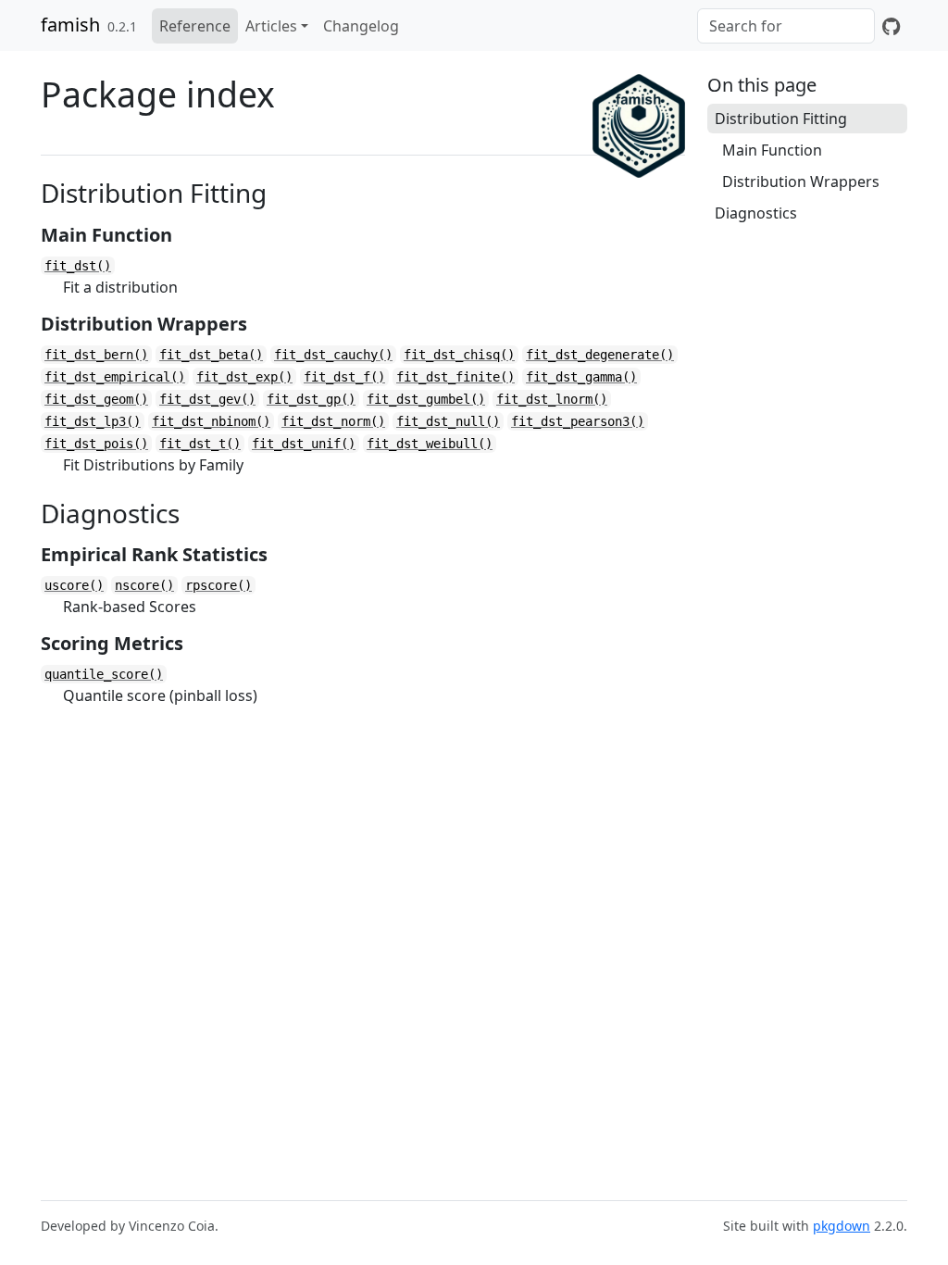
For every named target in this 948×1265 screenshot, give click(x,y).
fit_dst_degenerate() (600, 354)
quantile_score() (103, 674)
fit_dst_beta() (211, 354)
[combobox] (786, 26)
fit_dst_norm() (333, 421)
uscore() (74, 585)
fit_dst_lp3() (92, 421)
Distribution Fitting (781, 118)
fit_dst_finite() (455, 376)
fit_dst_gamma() (581, 376)
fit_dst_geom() (96, 399)
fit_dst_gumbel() (426, 399)
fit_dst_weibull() (430, 443)
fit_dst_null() (448, 421)
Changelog (361, 26)
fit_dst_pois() (96, 443)
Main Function (772, 150)
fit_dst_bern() (96, 354)
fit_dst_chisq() (459, 354)
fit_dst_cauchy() (333, 354)
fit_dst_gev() (207, 399)
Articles (271, 26)
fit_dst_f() (344, 376)
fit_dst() (77, 265)
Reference (195, 26)
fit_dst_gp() (311, 399)
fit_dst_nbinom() (211, 421)
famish (70, 24)
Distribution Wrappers (800, 181)
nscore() (144, 585)
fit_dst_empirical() (114, 376)
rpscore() (218, 585)
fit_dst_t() (200, 443)
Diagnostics (756, 213)
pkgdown (841, 1225)
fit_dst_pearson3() (577, 421)
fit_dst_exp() (244, 376)
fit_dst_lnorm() (551, 399)
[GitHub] (891, 26)
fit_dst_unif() (304, 443)
